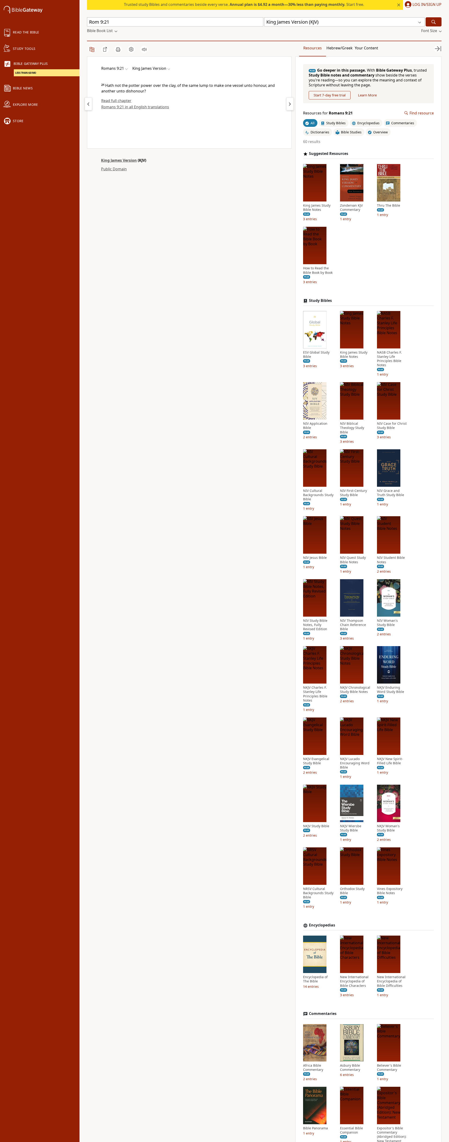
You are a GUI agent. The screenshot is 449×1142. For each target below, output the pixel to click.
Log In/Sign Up (427, 4)
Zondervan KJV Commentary (351, 207)
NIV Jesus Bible (315, 558)
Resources (312, 48)
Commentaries (323, 1013)
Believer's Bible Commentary (389, 1067)
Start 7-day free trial (330, 95)
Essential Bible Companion (351, 1130)
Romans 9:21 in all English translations (135, 107)
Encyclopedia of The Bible (315, 979)
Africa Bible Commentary (313, 1067)
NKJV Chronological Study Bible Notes (355, 689)
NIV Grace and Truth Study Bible (390, 493)
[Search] (434, 21)
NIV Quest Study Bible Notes (353, 560)
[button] (422, 5)
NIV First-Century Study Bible (353, 493)
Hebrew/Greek (339, 48)
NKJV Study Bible (316, 826)
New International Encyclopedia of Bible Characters (354, 981)
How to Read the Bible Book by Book (318, 270)
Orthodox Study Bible (352, 891)
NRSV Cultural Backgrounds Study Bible (318, 893)
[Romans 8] (88, 103)
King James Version (119, 160)
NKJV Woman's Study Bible (388, 828)
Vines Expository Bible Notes (389, 891)
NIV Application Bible (315, 425)
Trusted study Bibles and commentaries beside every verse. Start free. (244, 4)
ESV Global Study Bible (316, 354)
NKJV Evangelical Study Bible (316, 761)
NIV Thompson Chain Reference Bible (353, 625)
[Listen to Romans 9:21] (144, 49)
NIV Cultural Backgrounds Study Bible (318, 495)
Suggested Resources (328, 153)
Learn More (367, 95)
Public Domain (114, 169)
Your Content (366, 48)
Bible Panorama (315, 1128)
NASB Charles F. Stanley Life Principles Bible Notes (389, 358)
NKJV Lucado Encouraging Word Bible (354, 763)
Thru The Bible (388, 205)
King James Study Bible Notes (316, 207)
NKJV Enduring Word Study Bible (390, 689)
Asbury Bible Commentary (350, 1067)
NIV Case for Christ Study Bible (392, 425)
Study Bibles (320, 300)
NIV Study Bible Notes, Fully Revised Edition (315, 625)
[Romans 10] (290, 103)
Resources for (328, 113)
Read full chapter (116, 100)
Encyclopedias (322, 925)
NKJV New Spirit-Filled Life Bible (390, 761)
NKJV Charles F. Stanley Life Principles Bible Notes (315, 694)
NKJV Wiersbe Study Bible (350, 828)
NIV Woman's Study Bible (387, 623)
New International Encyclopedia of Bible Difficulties (391, 981)
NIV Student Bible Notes (391, 560)
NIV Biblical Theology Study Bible (352, 427)
